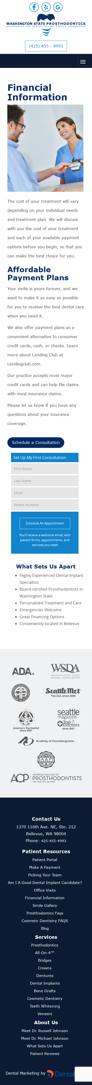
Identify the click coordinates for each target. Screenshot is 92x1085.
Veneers (45, 1013)
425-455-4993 (53, 841)
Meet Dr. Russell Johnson (45, 1030)
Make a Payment (44, 867)
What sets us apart (45, 1046)
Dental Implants (45, 983)
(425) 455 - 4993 (46, 46)
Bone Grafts (45, 991)
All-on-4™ (44, 952)
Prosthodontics (44, 945)
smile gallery (45, 905)
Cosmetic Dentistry (45, 998)
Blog (45, 928)
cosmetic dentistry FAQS (45, 920)
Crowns (45, 968)
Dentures (44, 975)
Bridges (45, 960)
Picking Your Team (45, 875)
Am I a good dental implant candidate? (45, 882)
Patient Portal (44, 859)
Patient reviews (44, 1053)
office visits (45, 890)
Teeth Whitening (45, 1006)
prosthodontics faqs (44, 913)
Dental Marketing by (26, 1073)
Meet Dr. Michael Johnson (44, 1038)
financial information (45, 898)
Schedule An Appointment (45, 523)
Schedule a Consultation (36, 442)
